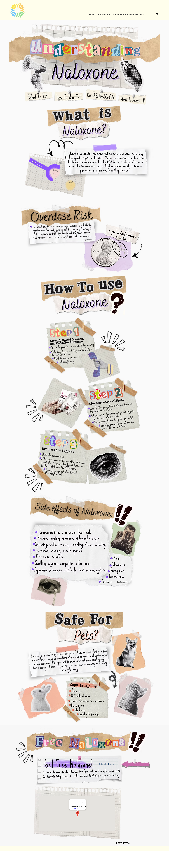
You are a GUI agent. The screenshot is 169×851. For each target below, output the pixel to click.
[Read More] (37, 96)
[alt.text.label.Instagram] (157, 14)
